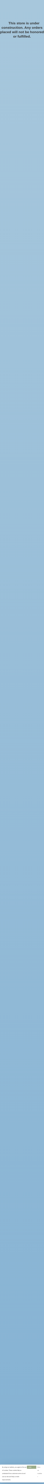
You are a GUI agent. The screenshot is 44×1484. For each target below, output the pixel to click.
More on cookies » (39, 1471)
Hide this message (32, 1467)
